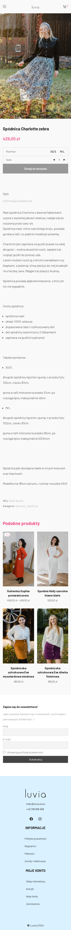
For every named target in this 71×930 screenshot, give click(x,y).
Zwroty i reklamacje (35, 861)
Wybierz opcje (18, 600)
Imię (5, 726)
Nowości (21, 506)
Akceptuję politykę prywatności (25, 752)
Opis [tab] (6, 193)
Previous (3, 66)
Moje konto (32, 896)
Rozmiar (11, 151)
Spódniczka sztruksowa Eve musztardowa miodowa (18, 672)
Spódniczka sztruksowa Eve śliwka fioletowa (52, 672)
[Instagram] (40, 819)
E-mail (6, 739)
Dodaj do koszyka (35, 168)
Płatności (30, 853)
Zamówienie (33, 904)
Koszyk (30, 889)
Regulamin (30, 846)
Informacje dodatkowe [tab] (17, 201)
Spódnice (32, 506)
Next (67, 66)
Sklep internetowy (35, 881)
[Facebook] (31, 819)
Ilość (9, 159)
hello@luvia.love (35, 803)
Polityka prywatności (36, 838)
